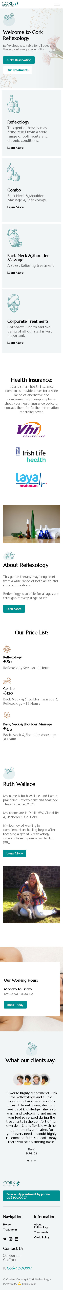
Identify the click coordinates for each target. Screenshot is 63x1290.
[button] (57, 4)
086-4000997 (19, 1268)
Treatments (10, 1229)
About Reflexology (41, 1226)
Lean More (14, 609)
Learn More (15, 148)
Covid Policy (41, 1237)
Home (7, 1224)
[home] (10, 4)
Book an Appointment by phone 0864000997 (28, 1195)
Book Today (15, 1005)
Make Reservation (19, 60)
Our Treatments (18, 70)
